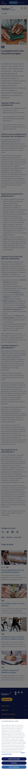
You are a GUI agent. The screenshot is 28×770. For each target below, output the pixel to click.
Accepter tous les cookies (14, 759)
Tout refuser (14, 763)
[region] (14, 744)
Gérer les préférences (14, 767)
